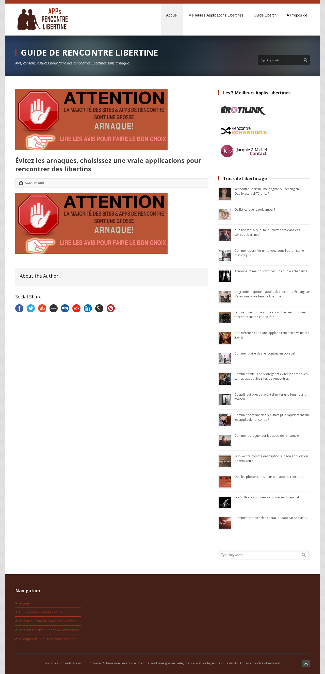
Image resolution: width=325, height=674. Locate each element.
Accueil (24, 603)
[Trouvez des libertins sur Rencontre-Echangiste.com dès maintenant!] (243, 139)
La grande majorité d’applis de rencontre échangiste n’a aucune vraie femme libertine (272, 294)
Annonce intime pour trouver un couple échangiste (270, 271)
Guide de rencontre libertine (41, 612)
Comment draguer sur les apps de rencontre (266, 435)
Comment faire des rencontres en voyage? (264, 353)
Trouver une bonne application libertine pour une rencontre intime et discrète (270, 314)
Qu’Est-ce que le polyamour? (254, 209)
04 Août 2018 (34, 183)
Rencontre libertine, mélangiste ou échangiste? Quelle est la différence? (267, 191)
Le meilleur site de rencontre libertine (47, 621)
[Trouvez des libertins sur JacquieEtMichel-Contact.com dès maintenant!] (243, 159)
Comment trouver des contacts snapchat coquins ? (270, 518)
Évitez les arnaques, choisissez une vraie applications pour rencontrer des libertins (108, 164)
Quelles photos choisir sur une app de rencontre (269, 477)
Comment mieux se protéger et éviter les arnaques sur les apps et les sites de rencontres (270, 376)
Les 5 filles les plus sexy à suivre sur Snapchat (266, 497)
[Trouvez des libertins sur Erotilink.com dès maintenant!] (243, 118)
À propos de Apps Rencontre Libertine (48, 638)
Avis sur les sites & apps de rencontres (49, 630)
